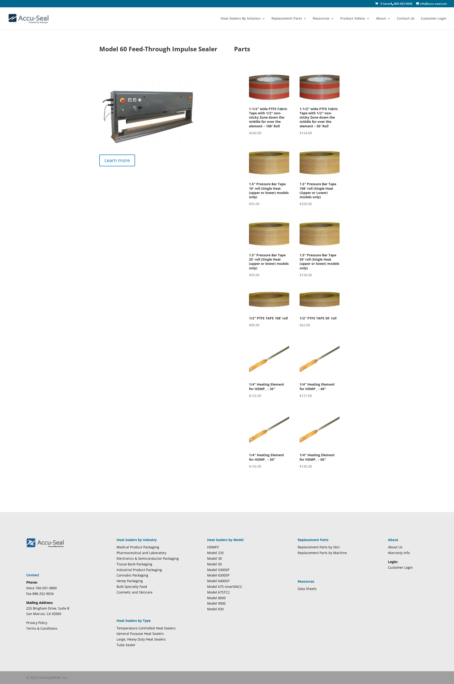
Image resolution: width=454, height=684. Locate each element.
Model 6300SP (218, 575)
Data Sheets (307, 588)
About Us (395, 547)
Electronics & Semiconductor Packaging (148, 558)
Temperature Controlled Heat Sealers (146, 628)
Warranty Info (399, 553)
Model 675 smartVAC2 (224, 586)
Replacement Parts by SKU (319, 547)
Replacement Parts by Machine (322, 553)
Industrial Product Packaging (139, 570)
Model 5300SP (218, 570)
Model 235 (215, 553)
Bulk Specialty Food (132, 586)
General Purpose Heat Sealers (140, 633)
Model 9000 (216, 603)
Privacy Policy (36, 622)
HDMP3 (213, 547)
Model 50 (214, 564)
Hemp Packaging (130, 581)
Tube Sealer (126, 645)
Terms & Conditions (41, 628)
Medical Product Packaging (138, 547)
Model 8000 (216, 598)
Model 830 (215, 609)
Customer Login (433, 19)
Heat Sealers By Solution (241, 19)
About (381, 19)
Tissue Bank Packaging (134, 564)
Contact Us (406, 19)
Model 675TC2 (218, 592)
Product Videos (352, 19)
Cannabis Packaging (132, 575)
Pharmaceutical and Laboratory (141, 553)
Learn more (117, 160)
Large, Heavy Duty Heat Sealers (141, 639)
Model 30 (214, 558)
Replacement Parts (286, 19)
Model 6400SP (218, 581)
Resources (321, 19)
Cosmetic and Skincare (135, 592)
